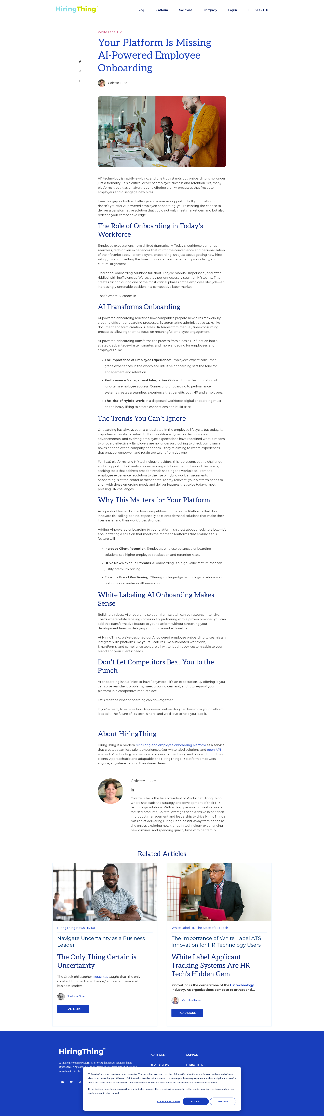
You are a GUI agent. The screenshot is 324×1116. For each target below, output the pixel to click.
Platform (162, 10)
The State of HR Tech (212, 928)
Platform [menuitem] (158, 1054)
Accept (196, 1101)
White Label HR (110, 32)
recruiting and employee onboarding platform (171, 745)
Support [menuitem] (193, 1054)
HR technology (242, 985)
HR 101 (90, 928)
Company (210, 10)
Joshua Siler (76, 996)
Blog (141, 10)
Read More (73, 1009)
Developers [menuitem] (159, 1065)
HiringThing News (71, 928)
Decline (223, 1101)
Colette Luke (117, 83)
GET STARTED (258, 10)
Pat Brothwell (192, 1000)
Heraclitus (100, 977)
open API (214, 750)
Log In (232, 10)
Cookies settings (168, 1101)
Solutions (185, 10)
